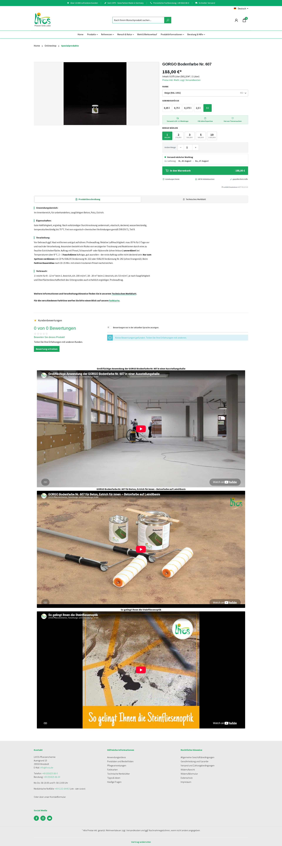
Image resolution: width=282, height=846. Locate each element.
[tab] (88, 199)
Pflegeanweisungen (116, 765)
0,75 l (177, 108)
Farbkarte (114, 300)
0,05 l (167, 108)
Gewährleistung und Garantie (194, 761)
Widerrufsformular (189, 773)
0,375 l (187, 108)
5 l (207, 108)
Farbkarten (112, 769)
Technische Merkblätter (118, 773)
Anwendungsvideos (116, 757)
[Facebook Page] (36, 818)
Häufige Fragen (114, 781)
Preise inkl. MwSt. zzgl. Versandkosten (181, 79)
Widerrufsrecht (188, 769)
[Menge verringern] (181, 147)
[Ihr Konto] (236, 20)
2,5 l (198, 108)
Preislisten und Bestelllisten (120, 761)
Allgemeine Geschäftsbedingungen (197, 757)
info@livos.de (46, 767)
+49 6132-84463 (62, 788)
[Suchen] (167, 20)
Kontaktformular (58, 796)
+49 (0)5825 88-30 (51, 776)
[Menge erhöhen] (196, 147)
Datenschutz (187, 777)
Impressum (186, 781)
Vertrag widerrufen (141, 841)
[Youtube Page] (49, 818)
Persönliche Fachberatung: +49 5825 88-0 (171, 3)
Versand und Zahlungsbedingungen (197, 765)
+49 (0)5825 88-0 (50, 773)
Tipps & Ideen (113, 777)
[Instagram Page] (43, 818)
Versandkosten (133, 830)
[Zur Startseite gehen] (42, 19)
